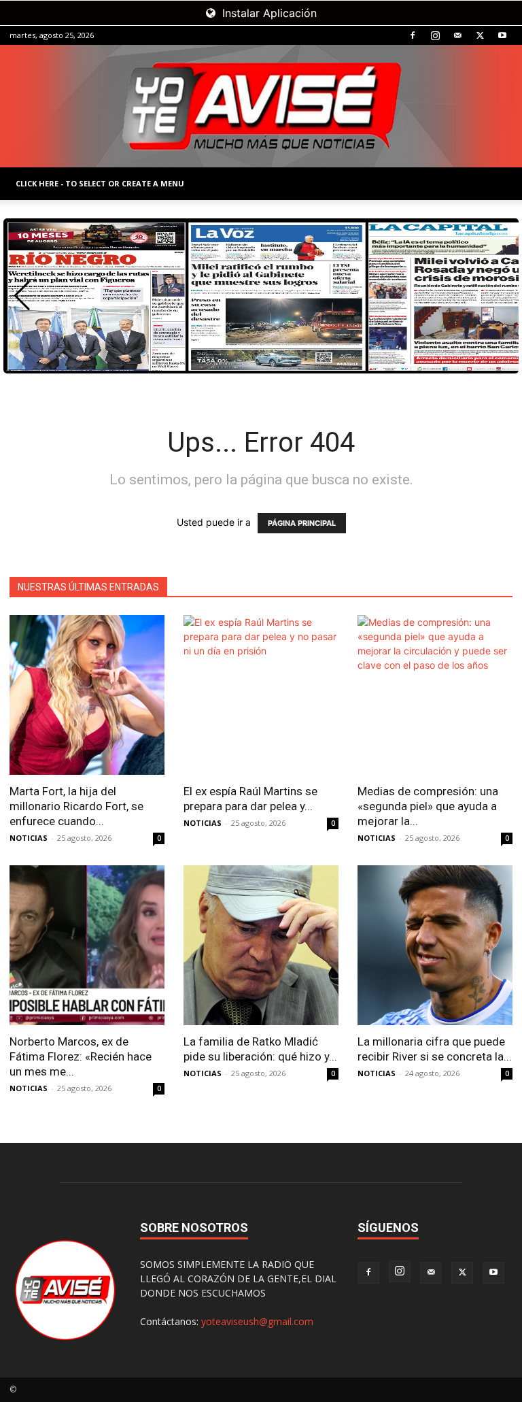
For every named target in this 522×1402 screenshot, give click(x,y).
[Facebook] (412, 35)
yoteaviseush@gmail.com (257, 1321)
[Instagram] (435, 35)
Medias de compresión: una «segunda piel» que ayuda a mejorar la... (428, 806)
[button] (22, 296)
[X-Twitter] (480, 35)
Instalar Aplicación (268, 13)
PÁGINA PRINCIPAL (302, 523)
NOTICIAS (29, 838)
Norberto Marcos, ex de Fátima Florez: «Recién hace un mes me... (81, 1056)
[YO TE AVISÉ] (261, 106)
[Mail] (457, 35)
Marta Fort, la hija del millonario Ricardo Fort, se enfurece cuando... (76, 806)
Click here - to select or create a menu (100, 183)
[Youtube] (502, 35)
